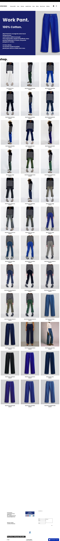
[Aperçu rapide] (10, 74)
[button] (18, 6)
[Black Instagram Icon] (56, 6)
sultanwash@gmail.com (11, 516)
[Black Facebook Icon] (7, 539)
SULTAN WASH (29, 539)
